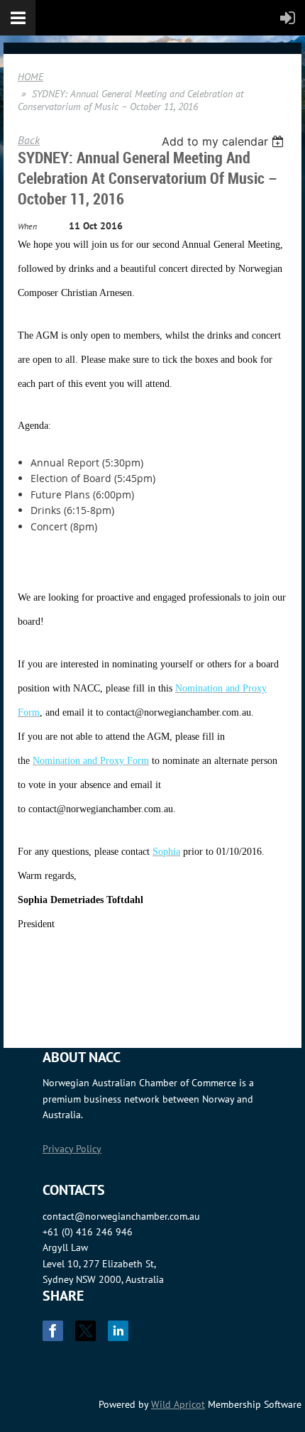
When (27, 226)
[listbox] (224, 141)
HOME (30, 76)
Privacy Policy (72, 1148)
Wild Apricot (178, 1404)
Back (29, 140)
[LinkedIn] (118, 1331)
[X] (85, 1331)
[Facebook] (53, 1331)
